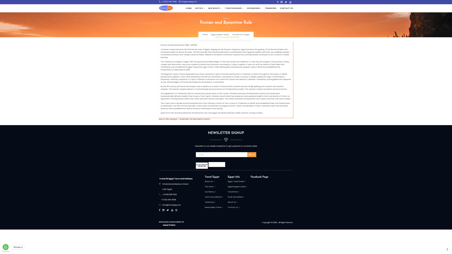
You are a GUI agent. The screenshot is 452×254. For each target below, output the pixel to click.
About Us (209, 181)
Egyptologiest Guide (237, 186)
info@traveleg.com (189, 1)
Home (189, 8)
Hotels (199, 8)
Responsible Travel (213, 207)
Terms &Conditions (213, 197)
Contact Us (286, 8)
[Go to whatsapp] (6, 247)
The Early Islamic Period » (200, 119)
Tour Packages (233, 8)
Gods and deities (235, 197)
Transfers (270, 8)
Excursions (253, 8)
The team (209, 186)
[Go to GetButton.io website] (5, 251)
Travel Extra (233, 191)
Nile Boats (214, 8)
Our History (210, 191)
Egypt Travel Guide (236, 181)
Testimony (209, 202)
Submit (252, 154)
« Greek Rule (183, 119)
